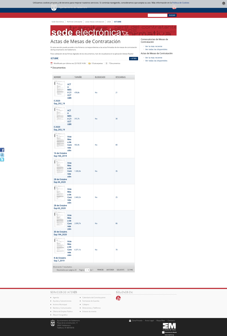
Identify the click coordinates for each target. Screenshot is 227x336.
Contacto (171, 320)
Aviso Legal (149, 320)
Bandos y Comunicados (62, 308)
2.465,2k (77, 197)
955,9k (76, 145)
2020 (109, 22)
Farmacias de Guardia (90, 301)
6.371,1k (77, 249)
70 (116, 249)
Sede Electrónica (58, 22)
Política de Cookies (180, 2)
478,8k (76, 92)
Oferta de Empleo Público (63, 311)
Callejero (85, 304)
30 (116, 118)
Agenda (56, 297)
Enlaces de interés (89, 311)
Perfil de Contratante (74, 22)
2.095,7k (77, 223)
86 (116, 223)
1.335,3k (77, 171)
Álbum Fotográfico (60, 315)
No (96, 92)
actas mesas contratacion (94, 22)
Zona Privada (137, 320)
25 (116, 197)
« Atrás (134, 58)
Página (82, 270)
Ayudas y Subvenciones (62, 301)
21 (116, 92)
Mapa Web (160, 320)
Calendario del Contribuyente (93, 297)
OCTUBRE (117, 22)
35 (116, 171)
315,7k (76, 118)
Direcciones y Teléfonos (91, 308)
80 (116, 145)
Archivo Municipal (60, 304)
